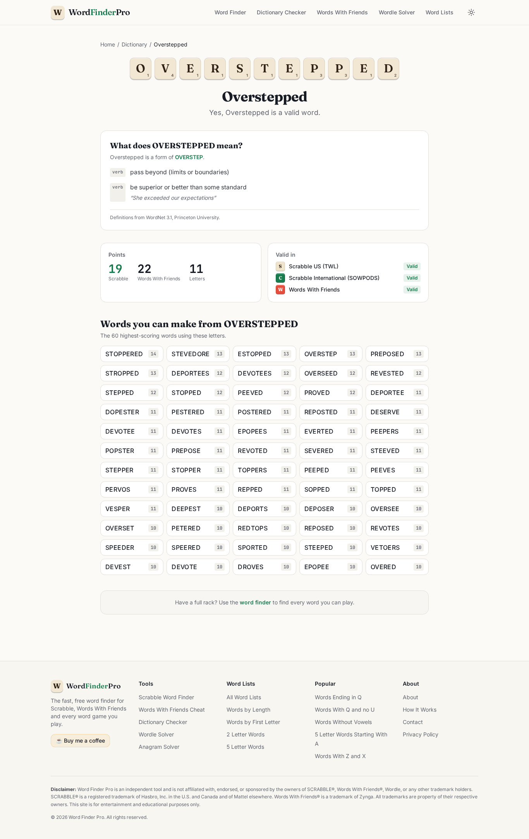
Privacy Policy (420, 734)
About (410, 697)
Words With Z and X (340, 756)
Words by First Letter (253, 722)
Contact (413, 722)
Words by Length (248, 709)
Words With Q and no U (344, 709)
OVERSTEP (189, 157)
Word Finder (230, 12)
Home (107, 44)
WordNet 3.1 (159, 217)
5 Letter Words (245, 746)
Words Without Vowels (343, 722)
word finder (255, 602)
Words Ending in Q (338, 697)
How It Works (419, 709)
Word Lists (439, 12)
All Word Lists (244, 697)
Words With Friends (342, 12)
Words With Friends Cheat (172, 709)
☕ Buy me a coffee (80, 740)
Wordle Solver (397, 12)
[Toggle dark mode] (471, 12)
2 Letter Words (245, 734)
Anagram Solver (159, 746)
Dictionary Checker (281, 12)
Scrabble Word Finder (166, 697)
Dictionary (134, 44)
